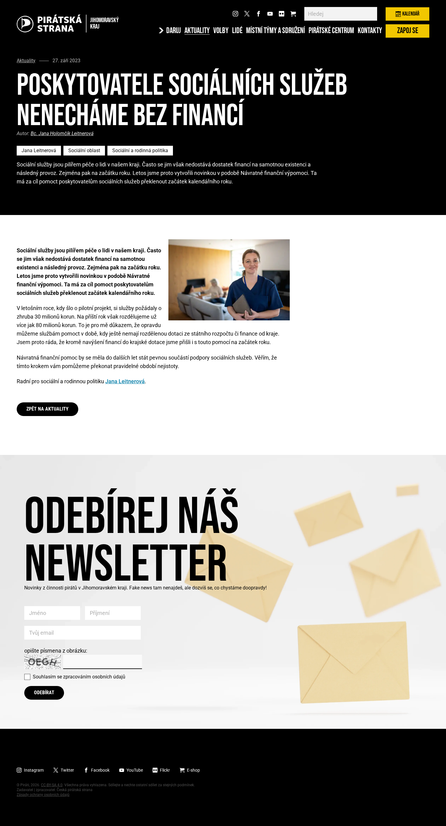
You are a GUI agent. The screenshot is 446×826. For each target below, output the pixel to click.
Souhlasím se (79, 677)
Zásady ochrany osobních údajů (43, 795)
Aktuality (197, 31)
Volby (220, 31)
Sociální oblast (84, 150)
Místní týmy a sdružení (275, 31)
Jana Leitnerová (39, 150)
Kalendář (410, 14)
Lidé (237, 31)
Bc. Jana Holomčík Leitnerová (62, 133)
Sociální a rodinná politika (140, 150)
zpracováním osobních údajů (94, 677)
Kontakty (370, 31)
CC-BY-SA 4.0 (52, 785)
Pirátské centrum (331, 31)
